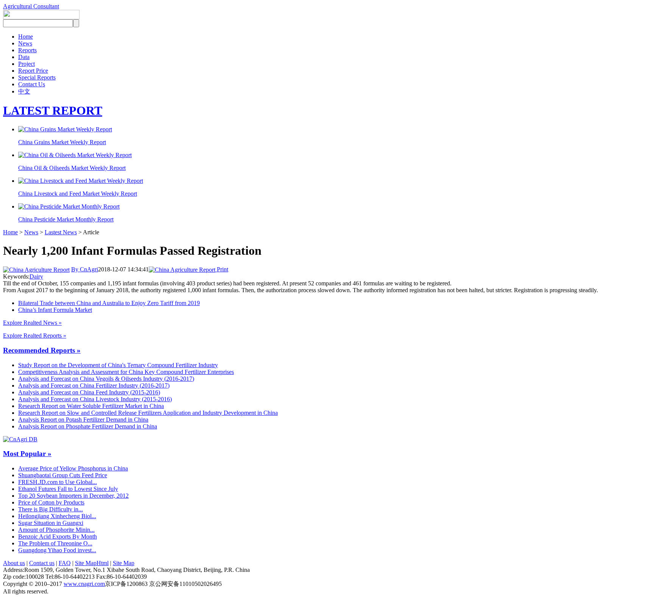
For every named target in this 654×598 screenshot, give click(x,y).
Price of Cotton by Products (51, 502)
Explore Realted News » (32, 322)
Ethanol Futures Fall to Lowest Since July (68, 489)
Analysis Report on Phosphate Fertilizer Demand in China (87, 426)
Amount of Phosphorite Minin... (56, 529)
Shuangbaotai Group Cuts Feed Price (62, 475)
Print (221, 269)
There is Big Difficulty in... (50, 509)
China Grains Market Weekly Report (62, 142)
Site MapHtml (92, 563)
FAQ (65, 563)
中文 (24, 91)
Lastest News (61, 232)
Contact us (41, 563)
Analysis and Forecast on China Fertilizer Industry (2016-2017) (94, 385)
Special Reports (37, 77)
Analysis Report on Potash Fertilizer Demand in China (83, 419)
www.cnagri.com (84, 584)
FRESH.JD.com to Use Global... (57, 482)
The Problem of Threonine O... (55, 543)
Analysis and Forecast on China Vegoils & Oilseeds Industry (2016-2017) (106, 378)
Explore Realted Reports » (34, 335)
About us (14, 563)
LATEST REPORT (52, 110)
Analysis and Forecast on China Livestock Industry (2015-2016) (95, 399)
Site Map (123, 563)
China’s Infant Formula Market (55, 310)
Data (24, 57)
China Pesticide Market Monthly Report (66, 219)
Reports (27, 50)
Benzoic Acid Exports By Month (57, 536)
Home (25, 36)
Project (26, 64)
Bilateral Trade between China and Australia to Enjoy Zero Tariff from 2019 (109, 303)
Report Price (33, 70)
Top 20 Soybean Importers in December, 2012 (73, 495)
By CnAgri (84, 269)
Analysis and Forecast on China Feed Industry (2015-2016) (89, 392)
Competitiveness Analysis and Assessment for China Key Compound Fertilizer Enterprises (126, 372)
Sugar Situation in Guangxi (50, 523)
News (25, 43)
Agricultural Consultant (31, 6)
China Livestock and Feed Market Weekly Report (77, 193)
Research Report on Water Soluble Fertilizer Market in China (91, 406)
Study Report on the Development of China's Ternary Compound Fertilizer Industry (118, 365)
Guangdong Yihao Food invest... (57, 550)
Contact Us (31, 84)
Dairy (36, 276)
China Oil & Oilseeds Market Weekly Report (72, 168)
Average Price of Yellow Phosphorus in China (73, 468)
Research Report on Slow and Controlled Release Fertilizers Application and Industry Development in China (148, 413)
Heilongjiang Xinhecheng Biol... (57, 516)
